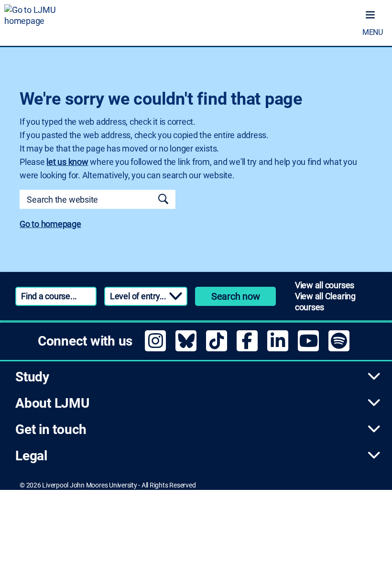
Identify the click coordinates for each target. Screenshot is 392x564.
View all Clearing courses (325, 301)
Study (32, 377)
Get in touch (51, 429)
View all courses (324, 285)
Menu (372, 32)
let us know (67, 162)
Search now (235, 296)
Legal (31, 456)
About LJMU (52, 403)
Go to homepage (50, 224)
